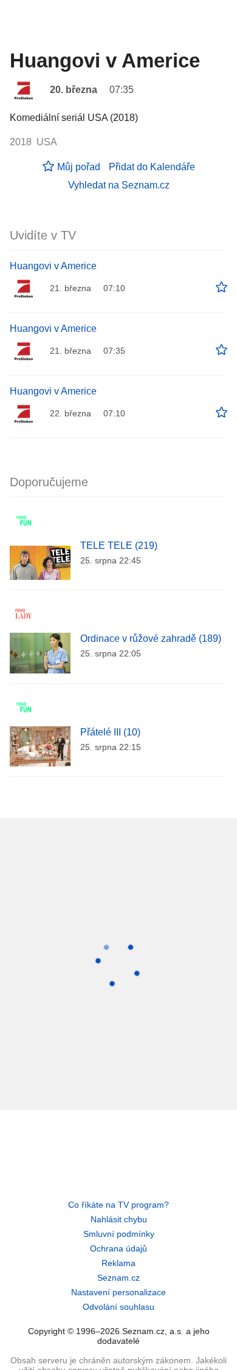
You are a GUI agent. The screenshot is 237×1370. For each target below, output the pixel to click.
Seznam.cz (118, 1277)
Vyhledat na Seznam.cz (119, 185)
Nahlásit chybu (119, 1219)
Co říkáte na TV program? (118, 1205)
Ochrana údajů (118, 1248)
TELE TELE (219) (118, 545)
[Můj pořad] (221, 287)
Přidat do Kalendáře (152, 167)
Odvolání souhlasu (118, 1307)
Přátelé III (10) (110, 732)
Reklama (118, 1263)
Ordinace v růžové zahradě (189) (150, 638)
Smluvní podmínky (118, 1234)
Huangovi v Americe (53, 266)
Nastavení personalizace (118, 1292)
